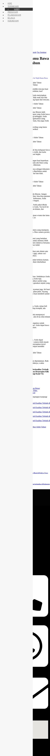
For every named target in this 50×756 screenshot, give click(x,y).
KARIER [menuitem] (16, 9)
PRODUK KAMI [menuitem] (13, 12)
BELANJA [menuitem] (11, 18)
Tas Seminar (41, 52)
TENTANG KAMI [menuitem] (13, 6)
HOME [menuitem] (10, 3)
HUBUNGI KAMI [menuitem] (13, 21)
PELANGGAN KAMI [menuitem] (14, 15)
